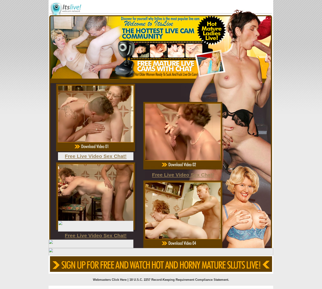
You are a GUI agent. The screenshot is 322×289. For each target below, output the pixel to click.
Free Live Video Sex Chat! (96, 156)
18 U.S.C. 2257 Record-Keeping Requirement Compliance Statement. (179, 279)
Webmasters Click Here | (111, 279)
